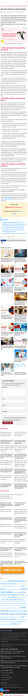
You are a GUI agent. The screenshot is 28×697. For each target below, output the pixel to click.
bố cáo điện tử (20, 583)
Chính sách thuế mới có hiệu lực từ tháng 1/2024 (6, 518)
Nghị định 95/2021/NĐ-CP (4, 605)
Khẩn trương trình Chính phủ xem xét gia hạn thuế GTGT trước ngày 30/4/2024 (20, 534)
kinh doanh (19, 597)
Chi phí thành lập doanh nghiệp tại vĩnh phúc (13, 586)
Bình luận (4, 387)
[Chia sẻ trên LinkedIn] (14, 237)
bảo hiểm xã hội (15, 581)
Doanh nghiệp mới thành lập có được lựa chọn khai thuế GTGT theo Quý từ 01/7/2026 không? (20, 456)
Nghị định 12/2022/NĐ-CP (14, 603)
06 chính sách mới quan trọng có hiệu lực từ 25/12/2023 (20, 504)
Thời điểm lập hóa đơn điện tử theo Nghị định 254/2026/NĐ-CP (5, 485)
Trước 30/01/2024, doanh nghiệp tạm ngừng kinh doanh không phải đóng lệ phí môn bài (20, 519)
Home (2, 6)
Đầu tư (21, 621)
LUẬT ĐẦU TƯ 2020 (8, 601)
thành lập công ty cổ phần (18, 611)
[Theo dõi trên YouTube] (8, 691)
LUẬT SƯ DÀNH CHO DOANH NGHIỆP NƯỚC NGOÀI (13, 227)
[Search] (26, 2)
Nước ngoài (11, 605)
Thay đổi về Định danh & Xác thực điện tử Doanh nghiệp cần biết (20, 442)
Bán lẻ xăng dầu (5, 581)
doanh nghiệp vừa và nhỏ (17, 589)
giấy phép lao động (15, 592)
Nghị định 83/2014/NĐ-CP (23, 603)
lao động (20, 600)
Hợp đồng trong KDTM (21, 6)
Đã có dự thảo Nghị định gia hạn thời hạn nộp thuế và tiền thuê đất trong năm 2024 (6, 563)
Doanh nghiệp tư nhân (8, 589)
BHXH (1, 581)
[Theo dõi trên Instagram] (4, 691)
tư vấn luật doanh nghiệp (20, 619)
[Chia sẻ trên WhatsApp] (2, 237)
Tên (3, 398)
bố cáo (16, 583)
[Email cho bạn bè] (9, 237)
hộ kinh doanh (12, 597)
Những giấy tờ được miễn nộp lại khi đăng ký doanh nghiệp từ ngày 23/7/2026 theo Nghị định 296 (20, 486)
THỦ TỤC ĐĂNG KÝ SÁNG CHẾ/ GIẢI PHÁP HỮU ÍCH (13, 226)
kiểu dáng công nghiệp (9, 600)
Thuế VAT (18, 608)
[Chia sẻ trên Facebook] (4, 237)
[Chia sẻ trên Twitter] (6, 237)
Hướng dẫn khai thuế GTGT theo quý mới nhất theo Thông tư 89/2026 (7, 442)
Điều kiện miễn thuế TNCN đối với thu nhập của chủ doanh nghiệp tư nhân (6, 470)
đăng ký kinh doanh (8, 624)
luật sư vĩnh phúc (22, 601)
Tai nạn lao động (16, 605)
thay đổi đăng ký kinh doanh (12, 608)
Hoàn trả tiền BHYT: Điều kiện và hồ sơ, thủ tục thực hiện (14, 233)
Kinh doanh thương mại (10, 6)
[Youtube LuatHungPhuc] (21, 211)
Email (3, 405)
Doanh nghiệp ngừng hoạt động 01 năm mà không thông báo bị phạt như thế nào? (6, 456)
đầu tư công (16, 624)
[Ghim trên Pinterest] (11, 237)
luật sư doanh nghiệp (15, 601)
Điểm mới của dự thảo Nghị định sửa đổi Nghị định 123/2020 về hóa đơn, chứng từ (6, 505)
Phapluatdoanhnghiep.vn (18, 695)
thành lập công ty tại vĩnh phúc (13, 614)
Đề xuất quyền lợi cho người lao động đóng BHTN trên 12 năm (21, 563)
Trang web (4, 411)
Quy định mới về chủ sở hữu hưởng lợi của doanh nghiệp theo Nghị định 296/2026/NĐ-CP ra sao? (20, 471)
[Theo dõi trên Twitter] (6, 691)
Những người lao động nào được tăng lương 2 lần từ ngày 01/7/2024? (6, 549)
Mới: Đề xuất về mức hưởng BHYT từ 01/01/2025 (7, 533)
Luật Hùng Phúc (8, 12)
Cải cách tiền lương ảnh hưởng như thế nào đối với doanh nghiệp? (20, 549)
